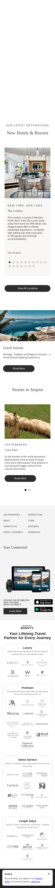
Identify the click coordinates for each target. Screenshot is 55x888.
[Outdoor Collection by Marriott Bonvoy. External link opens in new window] (27, 745)
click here (35, 881)
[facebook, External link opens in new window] (11, 556)
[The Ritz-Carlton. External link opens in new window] (27, 663)
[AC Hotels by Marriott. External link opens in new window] (27, 785)
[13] (17, 266)
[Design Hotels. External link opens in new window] (42, 724)
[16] (29, 266)
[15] (25, 266)
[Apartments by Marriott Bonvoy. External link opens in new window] (27, 857)
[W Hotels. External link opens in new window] (27, 673)
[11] (10, 266)
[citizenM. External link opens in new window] (42, 785)
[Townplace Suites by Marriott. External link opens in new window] (27, 836)
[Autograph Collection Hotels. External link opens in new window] (13, 724)
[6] (29, 262)
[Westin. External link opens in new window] (13, 713)
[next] (52, 173)
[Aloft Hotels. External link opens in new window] (13, 796)
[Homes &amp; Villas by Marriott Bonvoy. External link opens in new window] (42, 847)
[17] (33, 266)
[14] (21, 266)
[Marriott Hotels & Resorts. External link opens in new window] (13, 703)
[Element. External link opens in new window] (42, 836)
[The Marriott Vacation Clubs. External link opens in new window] (13, 735)
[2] (14, 262)
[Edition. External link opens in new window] (13, 663)
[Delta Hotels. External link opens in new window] (42, 703)
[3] (17, 262)
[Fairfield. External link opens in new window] (13, 785)
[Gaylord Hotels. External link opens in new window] (27, 735)
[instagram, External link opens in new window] (6, 556)
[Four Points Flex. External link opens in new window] (27, 775)
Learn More (15, 611)
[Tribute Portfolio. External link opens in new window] (27, 724)
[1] (10, 262)
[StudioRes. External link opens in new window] (13, 847)
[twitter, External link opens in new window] (17, 556)
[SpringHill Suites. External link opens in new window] (42, 775)
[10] (45, 262)
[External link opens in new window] (43, 604)
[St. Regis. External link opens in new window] (13, 673)
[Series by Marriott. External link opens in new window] (13, 807)
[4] (21, 262)
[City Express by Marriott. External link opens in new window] (27, 807)
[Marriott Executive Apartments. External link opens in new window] (27, 847)
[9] (41, 262)
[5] (25, 262)
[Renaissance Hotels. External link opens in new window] (42, 713)
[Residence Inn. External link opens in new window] (13, 836)
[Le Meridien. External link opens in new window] (27, 713)
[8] (37, 262)
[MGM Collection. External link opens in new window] (42, 735)
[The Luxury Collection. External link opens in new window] (42, 663)
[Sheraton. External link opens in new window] (27, 703)
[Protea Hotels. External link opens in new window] (42, 796)
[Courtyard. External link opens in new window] (13, 775)
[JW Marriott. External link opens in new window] (42, 673)
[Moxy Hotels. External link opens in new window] (27, 796)
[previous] (2, 173)
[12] (14, 266)
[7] (33, 262)
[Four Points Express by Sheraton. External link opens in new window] (42, 807)
